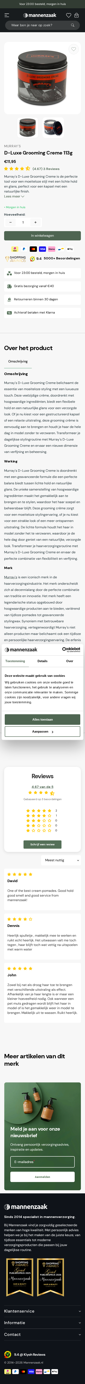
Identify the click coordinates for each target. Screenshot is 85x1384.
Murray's (10, 577)
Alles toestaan (42, 719)
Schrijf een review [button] (42, 844)
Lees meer (12, 196)
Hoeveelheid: (14, 215)
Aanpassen (40, 731)
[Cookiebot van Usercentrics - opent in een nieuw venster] (62, 649)
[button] (6, 15)
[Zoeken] (74, 25)
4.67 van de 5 (42, 787)
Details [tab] (43, 661)
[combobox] (42, 25)
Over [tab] (69, 661)
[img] (20, 874)
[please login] (73, 49)
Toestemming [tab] (15, 661)
